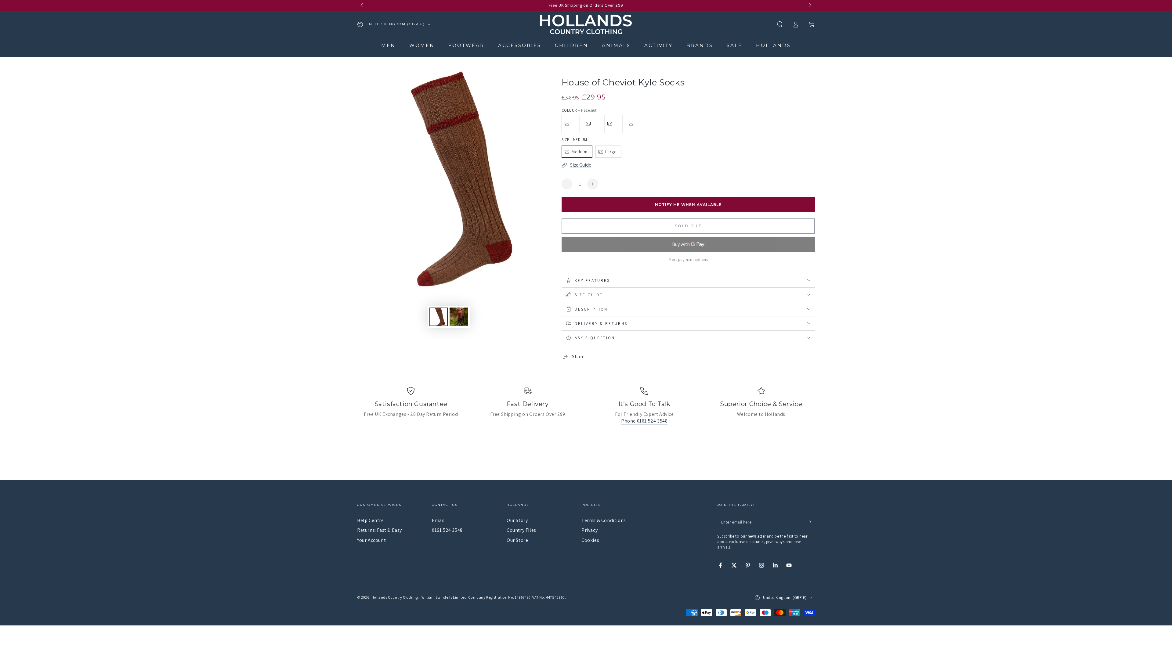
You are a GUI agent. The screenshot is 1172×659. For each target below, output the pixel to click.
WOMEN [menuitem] (422, 45)
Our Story (517, 520)
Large (611, 151)
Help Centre (370, 520)
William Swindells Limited (443, 597)
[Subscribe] (811, 522)
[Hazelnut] (571, 124)
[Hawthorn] (635, 124)
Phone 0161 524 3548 (644, 421)
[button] (780, 24)
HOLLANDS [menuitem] (773, 45)
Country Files (521, 530)
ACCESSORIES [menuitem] (519, 45)
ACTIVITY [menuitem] (658, 45)
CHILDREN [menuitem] (571, 45)
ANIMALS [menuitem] (616, 45)
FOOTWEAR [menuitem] (466, 45)
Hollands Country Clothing (394, 597)
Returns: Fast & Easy (379, 530)
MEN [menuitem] (388, 45)
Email (438, 520)
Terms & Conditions (603, 520)
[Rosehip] (613, 124)
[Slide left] (362, 5)
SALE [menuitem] (734, 45)
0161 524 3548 (447, 530)
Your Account (371, 540)
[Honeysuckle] (592, 124)
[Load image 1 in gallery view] (438, 317)
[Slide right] (810, 5)
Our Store (517, 540)
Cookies (590, 540)
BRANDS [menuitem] (699, 45)
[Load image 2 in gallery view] (459, 317)
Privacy (589, 530)
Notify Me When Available (688, 204)
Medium (580, 151)
